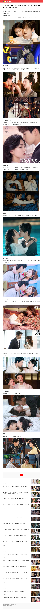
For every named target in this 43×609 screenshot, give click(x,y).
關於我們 (4, 605)
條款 (9, 605)
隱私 (10, 605)
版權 (11, 605)
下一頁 (21, 474)
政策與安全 (6, 605)
